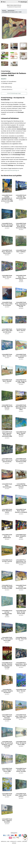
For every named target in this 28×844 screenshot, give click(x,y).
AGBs (8, 841)
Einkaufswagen (23, 2)
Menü (4, 1)
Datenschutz (13, 841)
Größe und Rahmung (6, 87)
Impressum (3, 841)
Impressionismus (11, 10)
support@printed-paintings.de (11, 170)
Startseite (4, 10)
